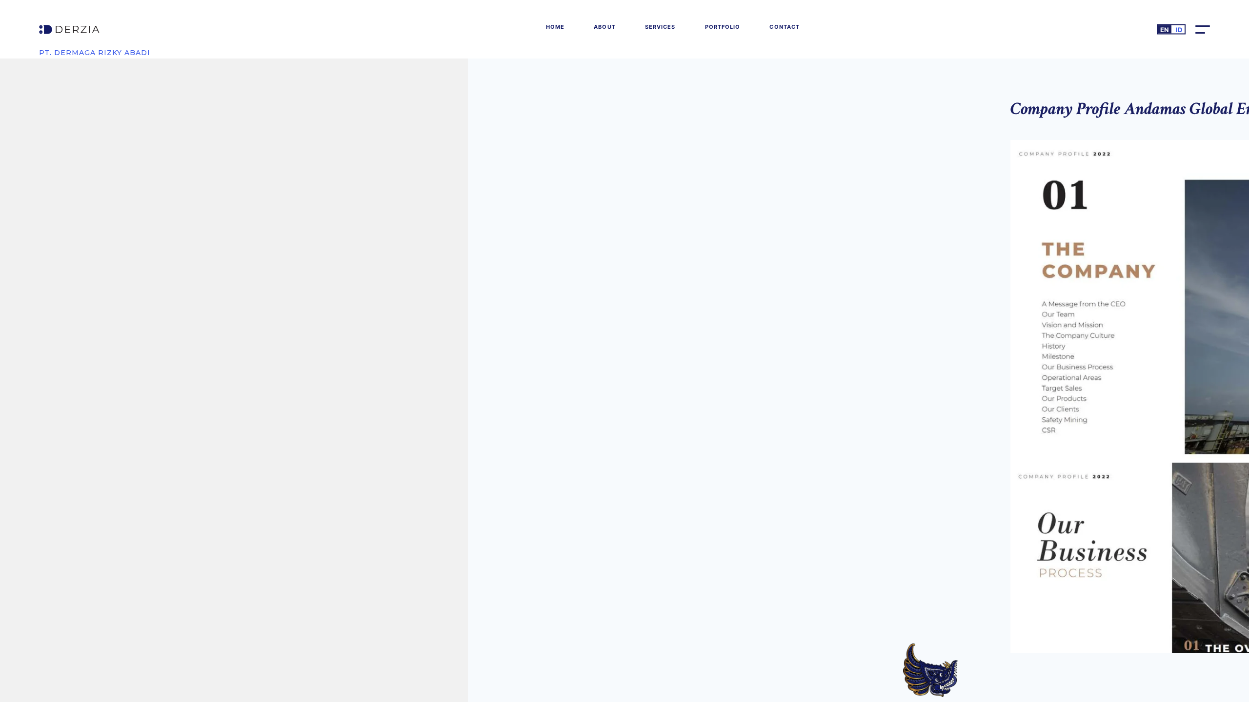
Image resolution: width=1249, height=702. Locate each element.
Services (660, 26)
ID (1179, 30)
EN (1164, 30)
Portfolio (723, 26)
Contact (784, 26)
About (605, 26)
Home (555, 26)
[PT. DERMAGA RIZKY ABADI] (94, 29)
